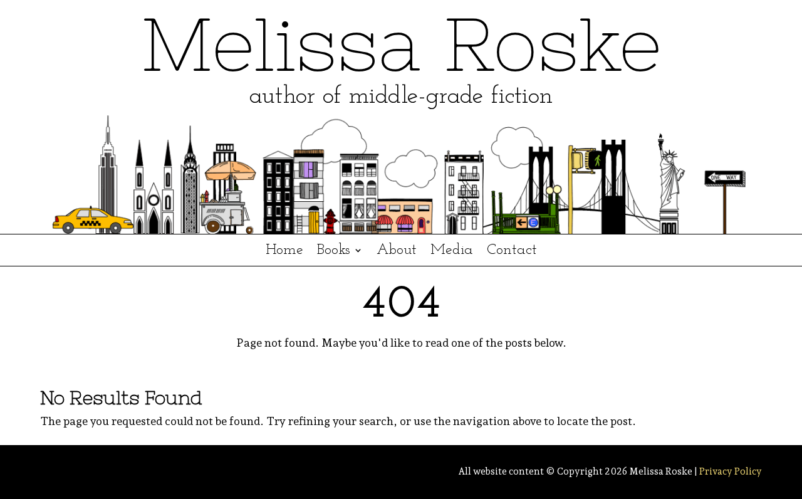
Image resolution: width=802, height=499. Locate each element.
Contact (512, 252)
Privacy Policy (730, 471)
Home (284, 252)
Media (451, 252)
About (397, 252)
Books (333, 252)
